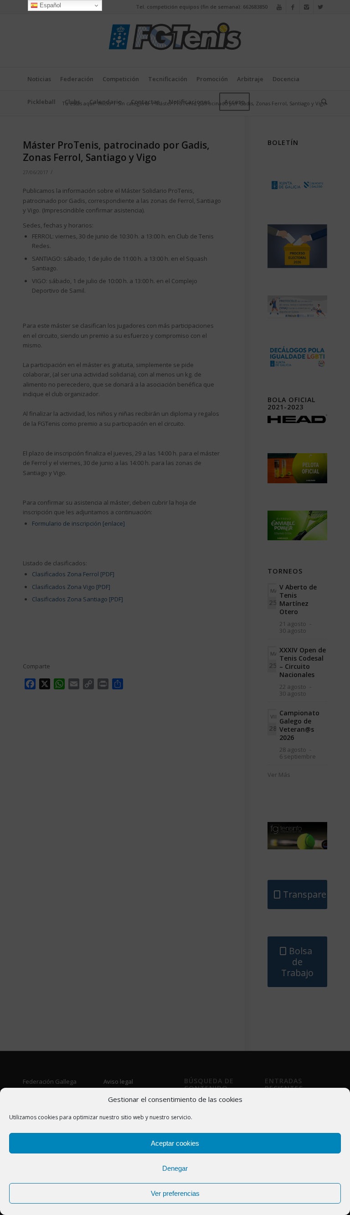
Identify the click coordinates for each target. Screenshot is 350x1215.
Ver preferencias (175, 1193)
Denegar (175, 1168)
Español (49, 5)
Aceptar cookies (175, 1143)
